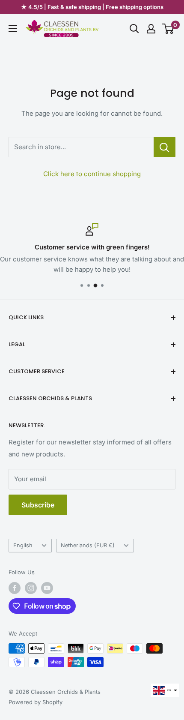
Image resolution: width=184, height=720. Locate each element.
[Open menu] (13, 28)
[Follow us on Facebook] (15, 588)
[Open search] (134, 28)
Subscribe (37, 505)
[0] (168, 29)
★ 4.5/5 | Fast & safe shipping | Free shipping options (92, 6)
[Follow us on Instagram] (31, 588)
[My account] (151, 28)
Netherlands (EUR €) (88, 545)
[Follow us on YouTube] (47, 588)
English (23, 545)
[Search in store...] (164, 147)
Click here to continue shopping (92, 174)
